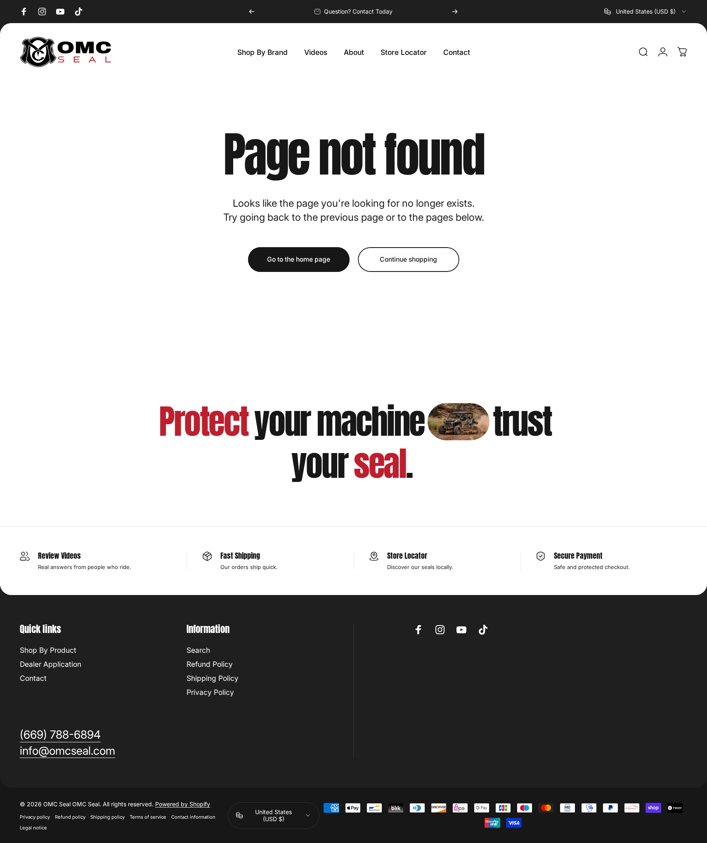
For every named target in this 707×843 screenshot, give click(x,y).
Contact (33, 678)
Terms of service (148, 817)
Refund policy (70, 817)
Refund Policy (210, 664)
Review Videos (59, 555)
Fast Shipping (240, 555)
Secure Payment (578, 555)
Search (198, 650)
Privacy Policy (210, 692)
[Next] (455, 11)
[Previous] (252, 11)
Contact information (193, 817)
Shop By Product (48, 650)
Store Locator (407, 555)
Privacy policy (35, 817)
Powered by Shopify (182, 804)
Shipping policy (107, 817)
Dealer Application (50, 664)
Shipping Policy (213, 678)
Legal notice (33, 828)
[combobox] (645, 11)
